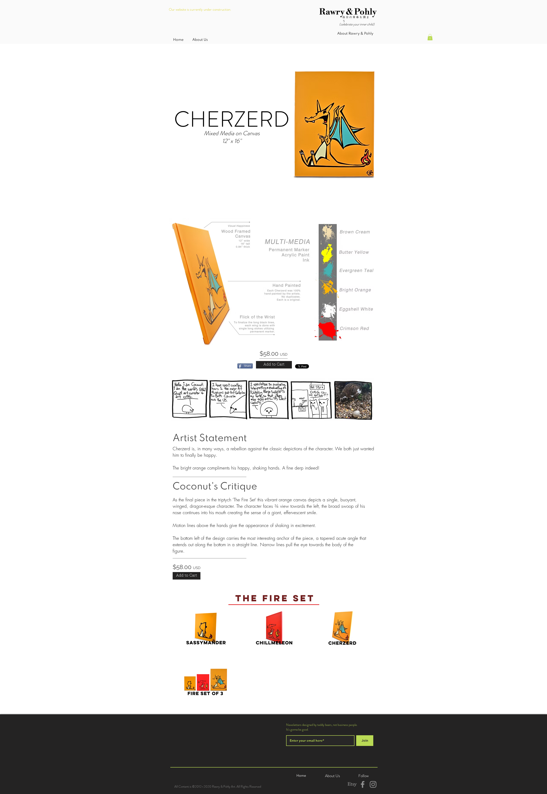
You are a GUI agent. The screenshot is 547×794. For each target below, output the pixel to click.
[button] (430, 37)
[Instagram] (373, 784)
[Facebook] (362, 784)
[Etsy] (352, 784)
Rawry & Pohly (348, 12)
